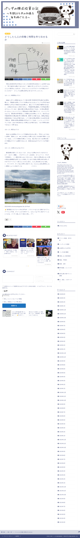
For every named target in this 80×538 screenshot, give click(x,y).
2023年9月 (62, 404)
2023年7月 (62, 412)
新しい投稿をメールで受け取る (13, 301)
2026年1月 (62, 306)
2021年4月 (62, 518)
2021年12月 (62, 486)
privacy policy (63, 225)
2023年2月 (62, 431)
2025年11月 (62, 313)
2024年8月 (62, 365)
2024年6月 (62, 368)
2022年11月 (62, 443)
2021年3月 (62, 522)
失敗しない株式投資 (65, 256)
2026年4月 (62, 298)
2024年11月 (62, 357)
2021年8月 (62, 502)
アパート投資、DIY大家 (65, 239)
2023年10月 (62, 400)
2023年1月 (62, 435)
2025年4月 (62, 337)
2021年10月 (62, 494)
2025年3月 (62, 341)
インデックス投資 (64, 244)
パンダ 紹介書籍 (63, 252)
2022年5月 (62, 467)
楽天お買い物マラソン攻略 (65, 274)
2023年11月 (62, 396)
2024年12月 (62, 353)
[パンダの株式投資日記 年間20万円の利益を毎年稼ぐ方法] (39, 25)
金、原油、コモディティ (65, 280)
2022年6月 (62, 463)
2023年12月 (62, 392)
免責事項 (17, 536)
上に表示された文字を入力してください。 (14, 294)
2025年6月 (62, 329)
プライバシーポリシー (8, 536)
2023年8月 (62, 408)
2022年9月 (62, 451)
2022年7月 (62, 459)
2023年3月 (62, 427)
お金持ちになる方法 (65, 248)
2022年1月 (62, 483)
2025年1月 (62, 349)
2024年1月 (62, 388)
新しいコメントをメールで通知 (13, 299)
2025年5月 (62, 333)
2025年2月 (62, 345)
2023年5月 (62, 420)
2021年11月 (62, 490)
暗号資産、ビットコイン (65, 268)
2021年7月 (62, 506)
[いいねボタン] (7, 219)
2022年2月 (62, 479)
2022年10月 (62, 447)
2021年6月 (62, 510)
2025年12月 (62, 309)
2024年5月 (62, 372)
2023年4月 (62, 424)
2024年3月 (62, 380)
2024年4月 (62, 376)
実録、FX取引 (63, 260)
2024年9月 (62, 361)
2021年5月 (62, 514)
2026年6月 (62, 294)
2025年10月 (62, 317)
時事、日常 (7, 33)
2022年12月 (62, 439)
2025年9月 (62, 321)
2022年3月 (62, 475)
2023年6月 (62, 416)
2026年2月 (62, 302)
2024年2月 (62, 384)
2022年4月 (62, 471)
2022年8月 (62, 455)
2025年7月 (62, 325)
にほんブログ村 (61, 208)
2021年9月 (62, 498)
